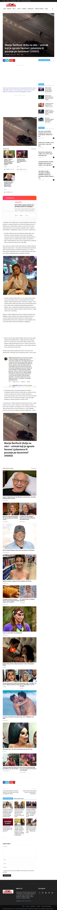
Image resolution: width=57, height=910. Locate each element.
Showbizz (24, 8)
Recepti (19, 8)
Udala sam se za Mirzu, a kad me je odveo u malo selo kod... (46, 144)
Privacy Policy (13, 0)
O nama (7, 0)
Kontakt (18, 0)
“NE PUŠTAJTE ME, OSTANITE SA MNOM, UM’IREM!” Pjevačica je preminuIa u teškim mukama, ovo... (46, 175)
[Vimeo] (49, 893)
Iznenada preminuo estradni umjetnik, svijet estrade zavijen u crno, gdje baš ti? (45, 163)
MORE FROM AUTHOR (19, 798)
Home (4, 0)
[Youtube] (52, 893)
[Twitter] (46, 893)
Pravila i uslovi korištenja (25, 0)
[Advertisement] (19, 76)
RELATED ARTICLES (8, 798)
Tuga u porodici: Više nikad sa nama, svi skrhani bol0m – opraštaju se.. (29, 792)
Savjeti (46, 8)
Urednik (7, 54)
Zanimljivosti (31, 8)
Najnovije (9, 8)
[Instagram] (43, 893)
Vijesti (14, 8)
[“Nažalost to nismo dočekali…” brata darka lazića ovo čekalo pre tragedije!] (41, 111)
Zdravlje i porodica (39, 8)
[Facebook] (39, 893)
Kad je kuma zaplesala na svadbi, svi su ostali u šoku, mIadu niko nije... (45, 153)
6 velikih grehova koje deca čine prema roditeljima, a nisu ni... (49, 105)
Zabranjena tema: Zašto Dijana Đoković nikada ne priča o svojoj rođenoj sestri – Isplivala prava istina (31, 829)
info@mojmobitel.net (26, 901)
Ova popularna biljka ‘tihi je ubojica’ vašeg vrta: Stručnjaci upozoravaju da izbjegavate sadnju (10, 792)
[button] (52, 8)
